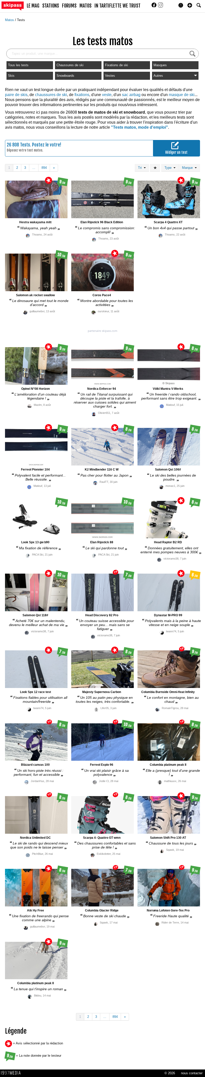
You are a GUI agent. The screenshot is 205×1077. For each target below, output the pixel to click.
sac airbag (131, 95)
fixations (81, 95)
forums (69, 6)
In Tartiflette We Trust (117, 6)
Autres (158, 76)
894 (44, 168)
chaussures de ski (51, 95)
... (33, 168)
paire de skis (16, 95)
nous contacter (191, 1073)
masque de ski (181, 95)
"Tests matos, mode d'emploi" (139, 127)
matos (86, 6)
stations (50, 6)
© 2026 (169, 1073)
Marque (188, 168)
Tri (141, 168)
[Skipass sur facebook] (154, 7)
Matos (10, 20)
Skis (11, 76)
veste (107, 95)
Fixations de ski (116, 65)
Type (169, 168)
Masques (160, 65)
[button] (189, 5)
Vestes (110, 76)
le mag (33, 6)
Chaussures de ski (70, 65)
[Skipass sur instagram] (160, 7)
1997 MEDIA (12, 1072)
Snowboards (65, 76)
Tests (21, 20)
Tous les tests (18, 65)
